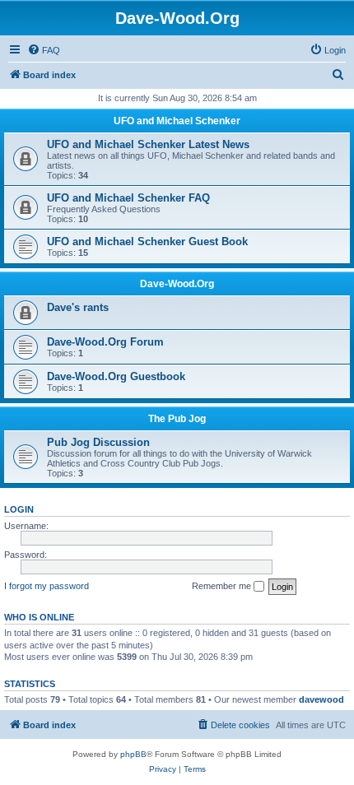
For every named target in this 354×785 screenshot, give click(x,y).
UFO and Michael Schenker (177, 121)
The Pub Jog (177, 419)
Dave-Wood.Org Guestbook (116, 376)
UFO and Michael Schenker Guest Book (147, 241)
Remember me (223, 586)
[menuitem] (43, 50)
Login (19, 509)
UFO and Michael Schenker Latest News (148, 144)
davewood (321, 699)
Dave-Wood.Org (177, 284)
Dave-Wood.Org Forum (105, 342)
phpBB (133, 754)
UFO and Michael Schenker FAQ (128, 198)
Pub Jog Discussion (98, 442)
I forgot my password (46, 586)
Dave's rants (78, 307)
